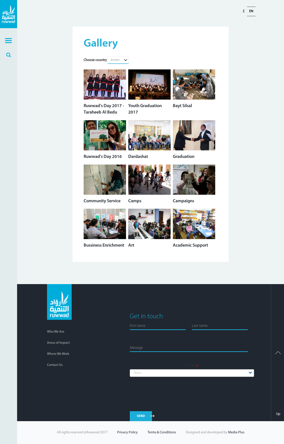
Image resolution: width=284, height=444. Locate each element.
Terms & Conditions (162, 432)
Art (131, 245)
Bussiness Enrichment (104, 245)
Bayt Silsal (182, 106)
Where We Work (58, 354)
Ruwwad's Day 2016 (103, 157)
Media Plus (236, 432)
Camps (134, 201)
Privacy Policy (127, 432)
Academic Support (190, 245)
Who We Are (55, 332)
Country (191, 365)
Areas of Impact (58, 343)
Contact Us (55, 365)
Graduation (183, 157)
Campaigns (183, 201)
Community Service (102, 201)
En (251, 11)
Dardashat (138, 157)
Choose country (95, 60)
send (141, 416)
